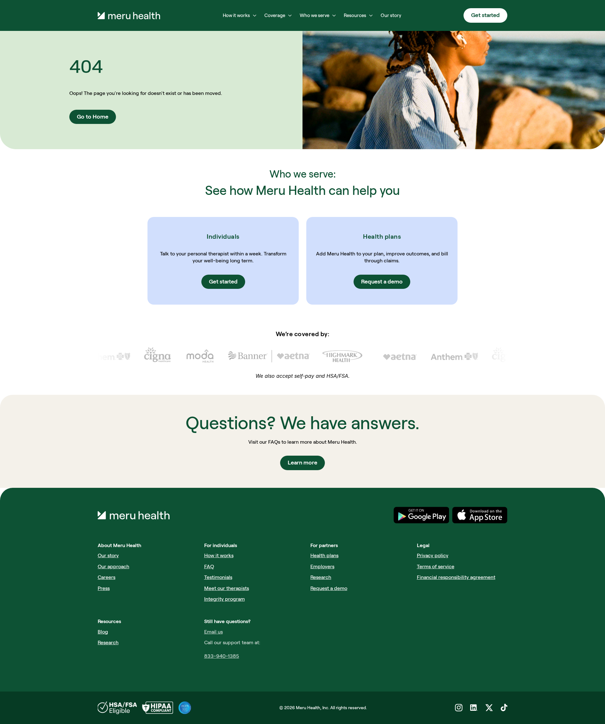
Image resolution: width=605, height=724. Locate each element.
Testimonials (218, 577)
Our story (108, 555)
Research (320, 577)
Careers (106, 577)
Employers (322, 566)
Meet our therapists (226, 588)
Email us (213, 631)
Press (104, 588)
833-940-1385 (221, 656)
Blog (103, 631)
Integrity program (224, 599)
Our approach (113, 566)
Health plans (324, 555)
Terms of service (435, 566)
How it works (218, 555)
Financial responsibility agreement (456, 577)
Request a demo (328, 588)
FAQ (209, 566)
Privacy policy (432, 555)
